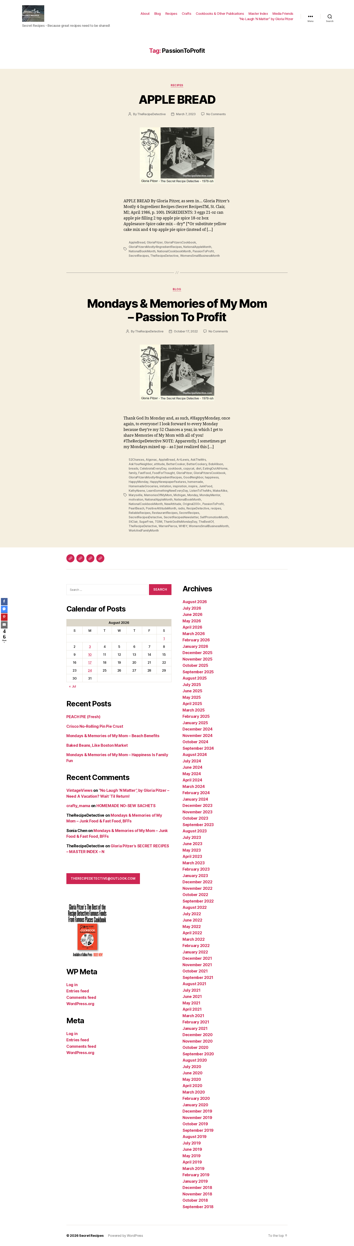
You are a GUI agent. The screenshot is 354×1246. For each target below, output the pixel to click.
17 (89, 662)
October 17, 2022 (186, 331)
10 (90, 654)
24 (90, 670)
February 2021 (196, 1022)
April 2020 (192, 1085)
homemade (195, 482)
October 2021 (195, 971)
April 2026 (192, 627)
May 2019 (192, 1156)
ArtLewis (182, 459)
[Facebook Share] (4, 601)
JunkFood (205, 486)
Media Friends (283, 14)
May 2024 (192, 773)
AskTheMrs (198, 459)
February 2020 (196, 1098)
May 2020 (192, 1079)
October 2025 (195, 665)
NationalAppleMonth (197, 247)
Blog (157, 14)
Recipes (171, 14)
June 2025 (192, 691)
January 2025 (195, 723)
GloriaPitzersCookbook (180, 242)
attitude (159, 464)
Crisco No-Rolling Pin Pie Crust (94, 726)
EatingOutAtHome (215, 468)
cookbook (175, 468)
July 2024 (192, 761)
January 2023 (195, 875)
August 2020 (195, 1060)
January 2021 (195, 1028)
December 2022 (197, 882)
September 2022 (198, 901)
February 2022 (196, 945)
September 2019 (198, 1130)
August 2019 (194, 1136)
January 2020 (195, 1105)
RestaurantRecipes (164, 513)
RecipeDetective (197, 508)
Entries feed (77, 991)
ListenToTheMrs (200, 490)
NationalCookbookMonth (174, 251)
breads (133, 468)
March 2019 (193, 1168)
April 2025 (192, 703)
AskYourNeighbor (140, 464)
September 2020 (198, 1054)
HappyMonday (138, 482)
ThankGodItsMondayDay (180, 521)
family (133, 473)
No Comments (216, 114)
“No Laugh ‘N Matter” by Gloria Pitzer (266, 19)
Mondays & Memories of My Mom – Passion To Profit (177, 310)
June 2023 (192, 843)
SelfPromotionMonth (214, 517)
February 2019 (196, 1175)
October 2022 (195, 894)
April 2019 (192, 1162)
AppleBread (137, 242)
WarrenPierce (168, 526)
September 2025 (198, 672)
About (145, 14)
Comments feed (81, 997)
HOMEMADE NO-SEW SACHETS (126, 805)
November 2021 (197, 965)
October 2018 (195, 1200)
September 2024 (198, 748)
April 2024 (192, 780)
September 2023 (198, 824)
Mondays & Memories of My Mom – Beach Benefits (112, 735)
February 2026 (196, 640)
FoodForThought (163, 473)
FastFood (144, 473)
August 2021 (194, 984)
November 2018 (197, 1194)
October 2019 (195, 1124)
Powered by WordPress (125, 1236)
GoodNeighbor (193, 477)
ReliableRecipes (139, 513)
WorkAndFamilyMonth (144, 530)
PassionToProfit (203, 251)
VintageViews (79, 790)
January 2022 (195, 952)
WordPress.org (80, 1003)
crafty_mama (78, 805)
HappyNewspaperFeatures (168, 482)
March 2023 (193, 863)
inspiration (180, 486)
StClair (133, 521)
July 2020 (192, 1066)
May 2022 (192, 926)
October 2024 (195, 742)
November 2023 (197, 812)
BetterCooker (175, 464)
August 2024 (195, 754)
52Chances (136, 459)
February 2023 (196, 869)
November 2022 (197, 888)
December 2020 (198, 1034)
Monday (192, 495)
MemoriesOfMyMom (158, 495)
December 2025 (197, 652)
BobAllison (216, 464)
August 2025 (195, 678)
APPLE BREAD (177, 99)
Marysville (135, 495)
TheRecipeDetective (151, 114)
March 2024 (194, 786)
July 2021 (192, 990)
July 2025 (192, 684)
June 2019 (192, 1149)
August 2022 (195, 907)
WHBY (183, 526)
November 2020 (198, 1041)
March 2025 (193, 710)
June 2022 (192, 920)
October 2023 (195, 818)
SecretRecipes (139, 255)
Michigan (179, 495)
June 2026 (192, 614)
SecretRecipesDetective (145, 517)
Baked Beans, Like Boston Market (97, 745)
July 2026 (192, 608)
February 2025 (196, 716)
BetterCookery (197, 464)
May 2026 (192, 621)
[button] (4, 646)
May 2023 (192, 850)
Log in (71, 984)
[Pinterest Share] (4, 616)
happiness (212, 477)
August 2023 (195, 831)
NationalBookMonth (142, 251)
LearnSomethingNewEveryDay (167, 490)
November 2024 (198, 735)
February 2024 (196, 792)
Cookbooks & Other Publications (220, 14)
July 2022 (192, 914)
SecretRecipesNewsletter (181, 517)
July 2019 (192, 1143)
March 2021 (193, 1015)
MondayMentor (209, 495)
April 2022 (192, 933)
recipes (216, 508)
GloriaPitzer (155, 242)
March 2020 (194, 1092)
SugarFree (146, 521)
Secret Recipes (91, 1236)
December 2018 (197, 1187)
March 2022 (193, 939)
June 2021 (192, 996)
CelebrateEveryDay (153, 468)
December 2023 (197, 805)
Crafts (186, 14)
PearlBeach (136, 508)
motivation (136, 499)
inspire (192, 486)
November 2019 (197, 1117)
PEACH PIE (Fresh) (83, 716)
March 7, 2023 (186, 114)
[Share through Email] (4, 624)
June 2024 (192, 767)
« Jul (72, 686)
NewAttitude (172, 504)
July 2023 (192, 837)
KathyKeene (137, 490)
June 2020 (192, 1073)
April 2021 (192, 1009)
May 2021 (191, 1003)
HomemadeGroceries (143, 486)
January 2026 (195, 646)
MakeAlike (220, 490)
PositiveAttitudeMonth (161, 508)
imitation (165, 486)
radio (181, 508)
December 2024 (198, 729)
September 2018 (198, 1206)
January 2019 (195, 1181)
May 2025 (192, 697)
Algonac (151, 459)
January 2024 (195, 799)
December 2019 (197, 1111)
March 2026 (194, 633)
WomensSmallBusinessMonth (200, 255)
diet (198, 468)
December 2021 (197, 958)
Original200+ (192, 504)
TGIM (158, 521)
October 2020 (195, 1047)
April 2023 (192, 856)
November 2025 (197, 659)
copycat (188, 468)
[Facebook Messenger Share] (4, 609)
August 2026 (195, 601)
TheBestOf (206, 521)
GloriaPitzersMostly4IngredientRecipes (155, 247)
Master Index (258, 14)
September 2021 (198, 977)
